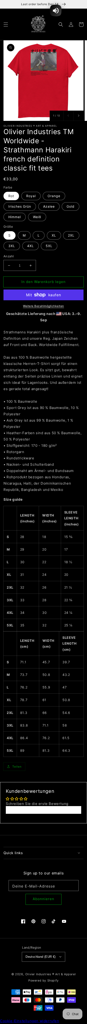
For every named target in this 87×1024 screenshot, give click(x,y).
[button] (6, 24)
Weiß (37, 217)
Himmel (14, 217)
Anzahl (8, 256)
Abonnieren (43, 899)
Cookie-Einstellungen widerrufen (29, 1021)
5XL (49, 246)
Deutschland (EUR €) (41, 956)
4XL (30, 246)
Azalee (49, 206)
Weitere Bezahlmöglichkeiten (43, 306)
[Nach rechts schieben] (78, 116)
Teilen (17, 766)
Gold (70, 206)
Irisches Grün (19, 206)
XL (54, 235)
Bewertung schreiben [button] (43, 810)
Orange (54, 196)
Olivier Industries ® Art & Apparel (50, 974)
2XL (71, 235)
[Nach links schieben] (68, 116)
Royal (31, 196)
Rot (11, 196)
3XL (11, 246)
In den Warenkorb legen (43, 282)
